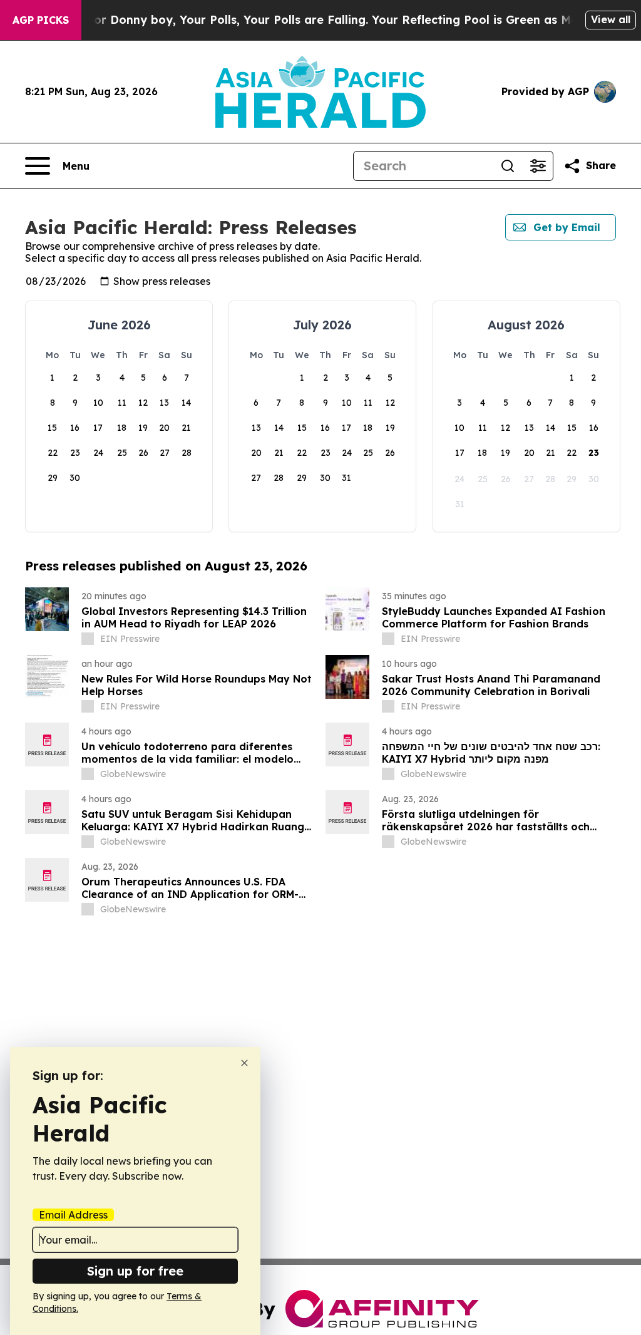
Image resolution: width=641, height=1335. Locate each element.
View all (610, 19)
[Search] (508, 166)
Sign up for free (135, 1271)
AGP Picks (41, 20)
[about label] (87, 638)
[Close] (244, 1063)
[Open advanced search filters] (538, 166)
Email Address (73, 1215)
